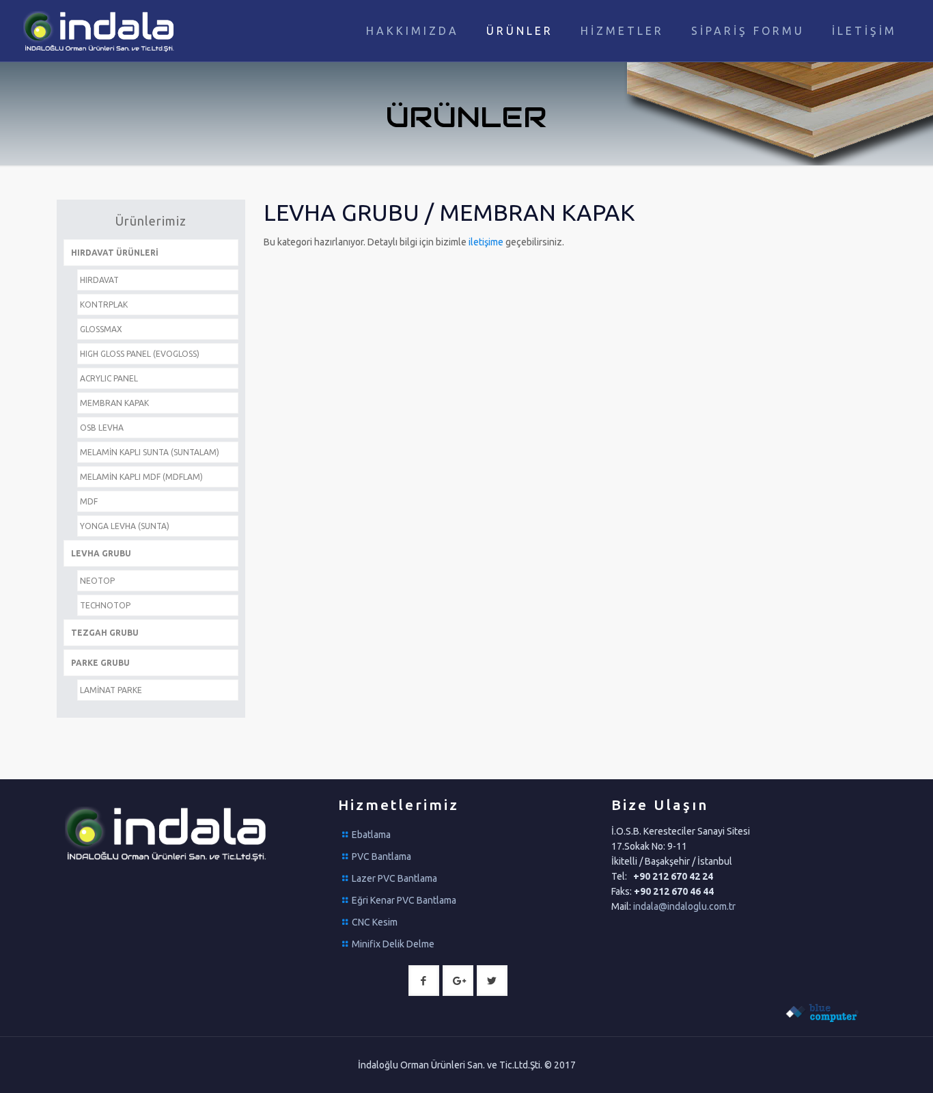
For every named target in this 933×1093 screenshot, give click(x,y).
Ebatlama (371, 834)
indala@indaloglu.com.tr (684, 906)
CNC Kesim (375, 922)
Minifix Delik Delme (393, 944)
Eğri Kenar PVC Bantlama (404, 900)
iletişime (487, 242)
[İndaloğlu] (100, 31)
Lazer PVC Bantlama (394, 878)
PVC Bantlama (381, 856)
